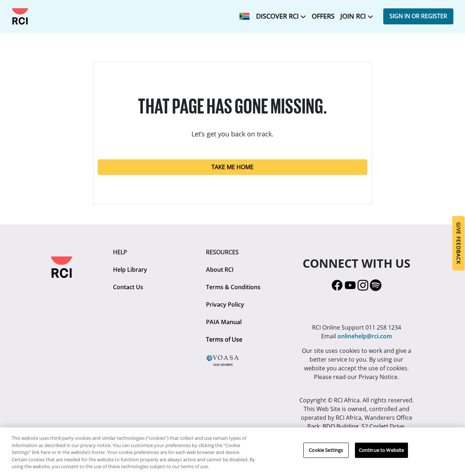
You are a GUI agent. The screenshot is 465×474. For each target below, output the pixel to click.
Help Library (130, 270)
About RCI (220, 270)
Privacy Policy (225, 304)
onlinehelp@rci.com (364, 336)
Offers (323, 16)
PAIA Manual (224, 322)
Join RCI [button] (354, 16)
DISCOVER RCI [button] (278, 16)
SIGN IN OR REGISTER (418, 16)
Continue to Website (381, 450)
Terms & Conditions (233, 287)
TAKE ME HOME (232, 167)
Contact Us (128, 287)
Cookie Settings (326, 450)
